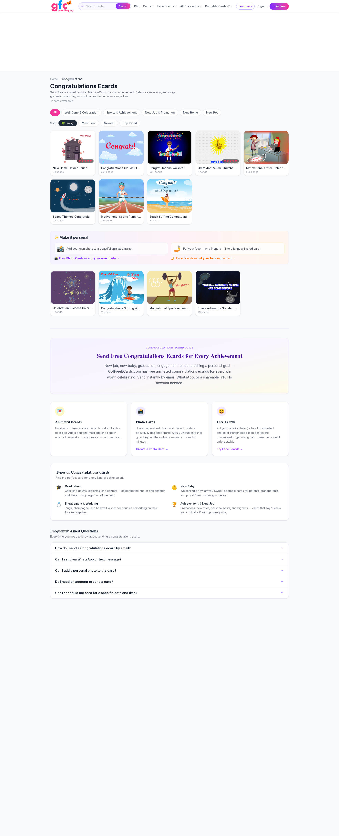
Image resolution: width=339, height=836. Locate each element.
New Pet (212, 112)
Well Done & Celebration (81, 112)
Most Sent (89, 123)
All (55, 112)
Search (123, 6)
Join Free (279, 6)
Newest (109, 123)
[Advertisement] (168, 41)
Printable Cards (215, 6)
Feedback (245, 6)
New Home (190, 112)
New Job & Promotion (160, 112)
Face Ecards (165, 6)
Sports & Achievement (122, 112)
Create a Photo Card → (152, 449)
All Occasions (189, 6)
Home (54, 79)
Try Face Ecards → (230, 449)
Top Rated (130, 123)
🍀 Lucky (68, 123)
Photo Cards (142, 6)
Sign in (262, 6)
